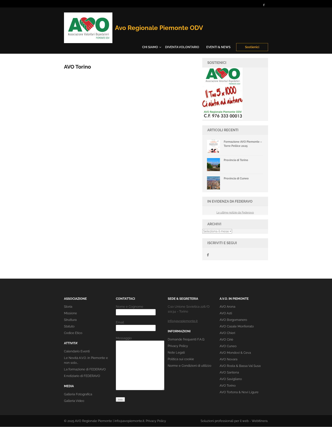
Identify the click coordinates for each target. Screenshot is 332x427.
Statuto (69, 326)
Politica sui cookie (181, 359)
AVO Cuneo (228, 346)
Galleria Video (74, 401)
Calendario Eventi (77, 351)
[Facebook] (264, 5)
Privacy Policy (178, 346)
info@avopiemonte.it (183, 321)
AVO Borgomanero (233, 320)
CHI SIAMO (150, 47)
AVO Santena (229, 372)
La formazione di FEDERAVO (85, 369)
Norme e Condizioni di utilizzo (189, 365)
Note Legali (176, 352)
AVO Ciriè (226, 339)
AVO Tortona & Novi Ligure (239, 392)
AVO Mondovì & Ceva (235, 352)
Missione (70, 313)
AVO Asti (226, 313)
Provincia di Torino (236, 160)
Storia (68, 306)
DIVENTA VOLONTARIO (182, 47)
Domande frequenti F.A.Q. (186, 339)
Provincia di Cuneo (236, 178)
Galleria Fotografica (78, 394)
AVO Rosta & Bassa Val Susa (240, 366)
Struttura (70, 320)
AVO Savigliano (231, 379)
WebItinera (260, 421)
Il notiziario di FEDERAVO (82, 376)
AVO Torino (228, 385)
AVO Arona (227, 306)
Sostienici (252, 47)
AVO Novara (228, 359)
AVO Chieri (227, 333)
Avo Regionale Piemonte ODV (159, 27)
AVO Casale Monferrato (237, 326)
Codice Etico (73, 333)
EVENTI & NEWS (218, 47)
